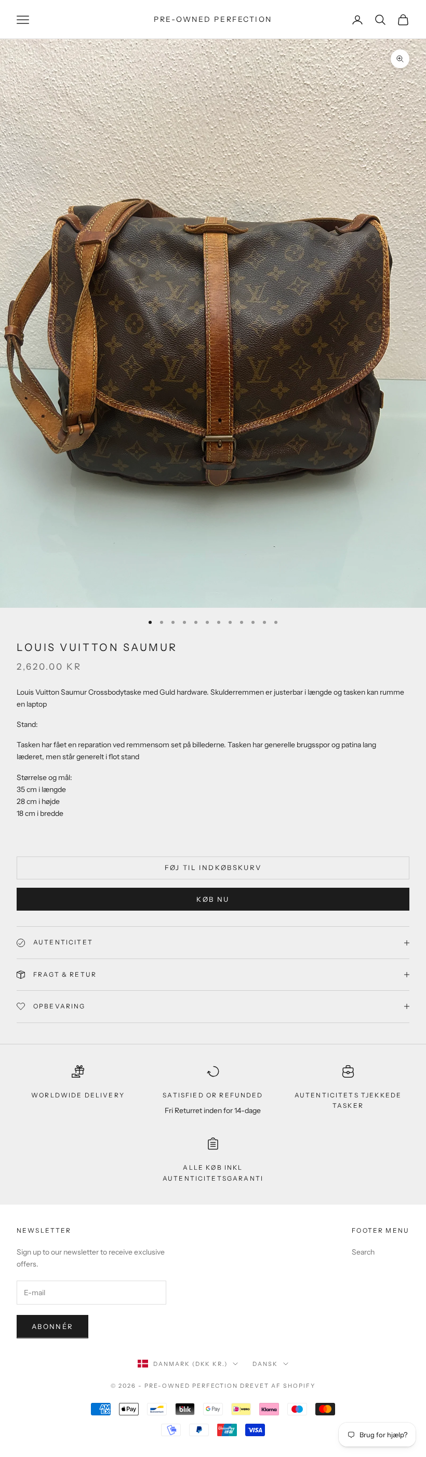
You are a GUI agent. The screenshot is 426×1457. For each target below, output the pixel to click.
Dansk (265, 1363)
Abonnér (52, 1326)
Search (363, 1252)
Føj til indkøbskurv (213, 867)
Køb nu (212, 899)
